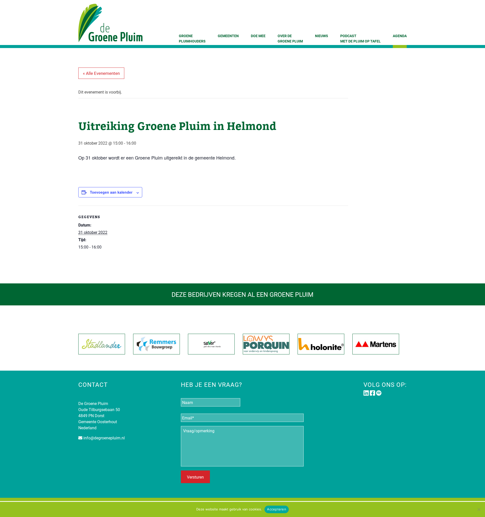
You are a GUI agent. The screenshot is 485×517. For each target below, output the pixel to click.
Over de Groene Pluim (290, 38)
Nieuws (321, 35)
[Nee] (478, 509)
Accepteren (276, 509)
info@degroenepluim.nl (104, 437)
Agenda (400, 35)
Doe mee (258, 35)
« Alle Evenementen (101, 73)
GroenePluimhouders (192, 38)
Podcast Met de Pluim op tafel (360, 38)
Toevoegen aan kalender (111, 192)
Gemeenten (228, 35)
